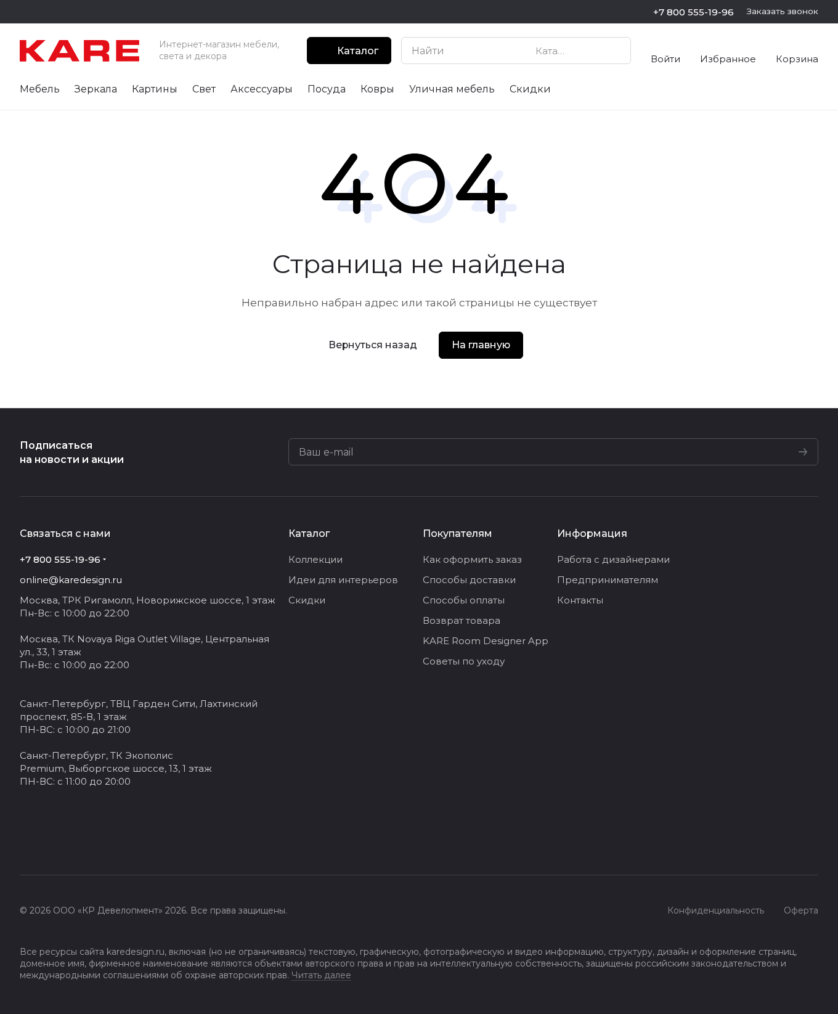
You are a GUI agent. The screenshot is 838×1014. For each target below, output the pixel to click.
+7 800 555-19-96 (693, 12)
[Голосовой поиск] (593, 50)
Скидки (306, 600)
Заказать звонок (782, 11)
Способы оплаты (464, 600)
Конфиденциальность (715, 910)
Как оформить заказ (472, 559)
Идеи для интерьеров (343, 580)
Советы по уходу (464, 661)
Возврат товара (461, 620)
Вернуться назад (372, 345)
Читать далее (321, 975)
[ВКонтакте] (27, 837)
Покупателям (457, 533)
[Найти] (615, 50)
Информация (592, 533)
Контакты (580, 600)
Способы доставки (469, 580)
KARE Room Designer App (485, 641)
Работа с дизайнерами (613, 559)
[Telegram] (51, 837)
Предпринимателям (607, 580)
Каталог (309, 533)
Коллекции (315, 559)
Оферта (801, 910)
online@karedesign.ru (71, 580)
